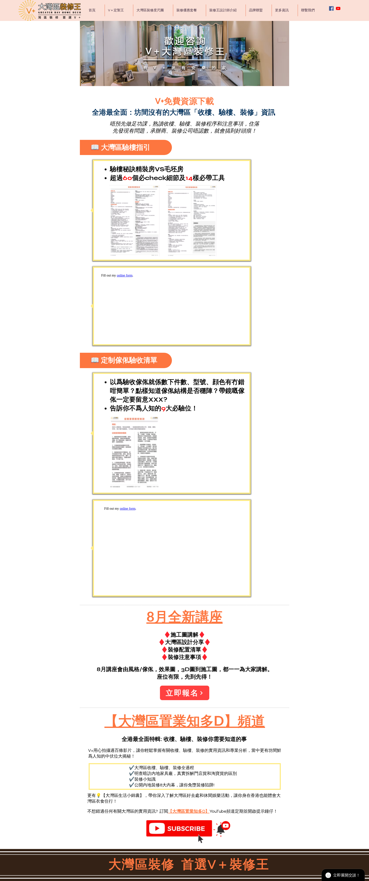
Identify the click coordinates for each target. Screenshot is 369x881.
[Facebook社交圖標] (331, 8)
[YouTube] (338, 8)
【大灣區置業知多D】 (188, 811)
